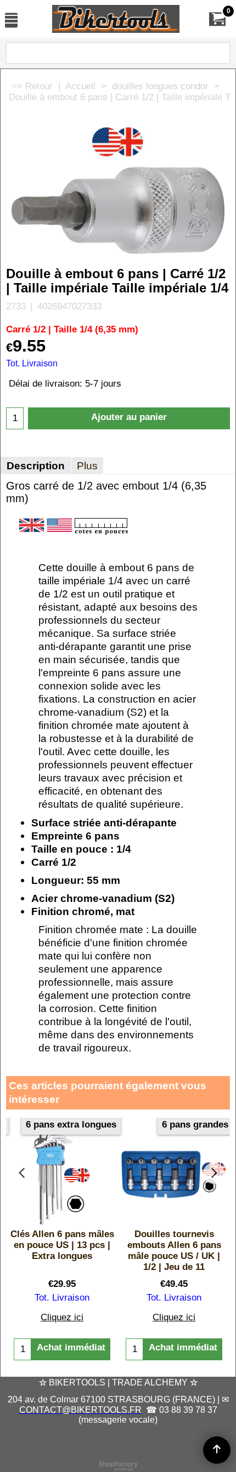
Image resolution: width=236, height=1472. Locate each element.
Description (36, 466)
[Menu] (11, 20)
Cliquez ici (62, 1317)
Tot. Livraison (32, 363)
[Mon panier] (217, 19)
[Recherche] (220, 55)
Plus (87, 466)
